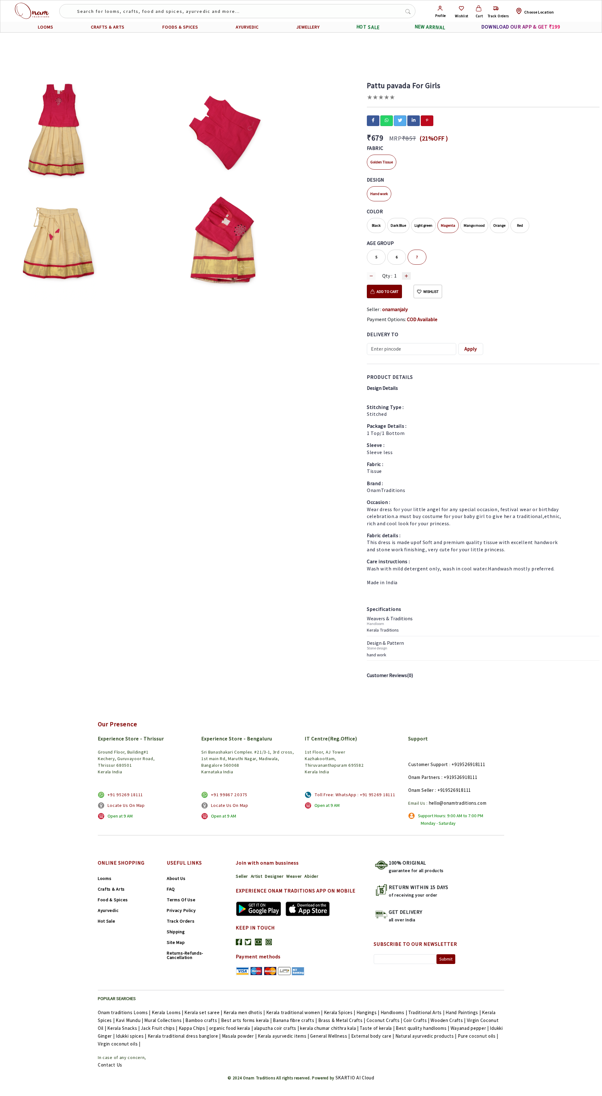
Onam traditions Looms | (124, 1012)
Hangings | (367, 1012)
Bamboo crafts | (202, 1020)
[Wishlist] (461, 8)
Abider (311, 876)
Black (376, 225)
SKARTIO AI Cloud (354, 1078)
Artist (256, 876)
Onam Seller (421, 790)
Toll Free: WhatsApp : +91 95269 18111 (354, 794)
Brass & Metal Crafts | (341, 1020)
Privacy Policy (181, 910)
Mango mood (474, 225)
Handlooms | (394, 1012)
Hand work (379, 193)
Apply (470, 349)
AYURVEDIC (247, 27)
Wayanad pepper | (470, 1028)
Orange (499, 225)
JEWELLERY (308, 27)
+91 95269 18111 (125, 794)
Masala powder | (239, 1036)
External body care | (372, 1036)
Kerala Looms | (167, 1012)
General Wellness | (330, 1036)
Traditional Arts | (426, 1012)
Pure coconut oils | (478, 1036)
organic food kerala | (231, 1028)
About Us (176, 878)
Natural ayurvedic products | (426, 1036)
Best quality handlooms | (422, 1028)
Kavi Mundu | (129, 1020)
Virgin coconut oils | (119, 1044)
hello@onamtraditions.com (458, 803)
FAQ (171, 889)
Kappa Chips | (193, 1028)
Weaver (294, 876)
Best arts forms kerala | (246, 1020)
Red (520, 225)
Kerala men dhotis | (244, 1012)
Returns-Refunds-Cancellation (185, 955)
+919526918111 (468, 764)
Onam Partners (424, 777)
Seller (242, 876)
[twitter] (400, 120)
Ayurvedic (108, 910)
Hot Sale (106, 921)
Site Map (176, 942)
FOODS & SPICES (180, 27)
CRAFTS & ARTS (107, 27)
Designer (274, 876)
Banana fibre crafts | (295, 1020)
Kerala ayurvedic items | (283, 1036)
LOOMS (45, 27)
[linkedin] (413, 120)
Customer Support (428, 764)
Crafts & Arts (111, 889)
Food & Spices (113, 899)
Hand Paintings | (463, 1012)
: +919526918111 (459, 777)
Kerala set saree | (203, 1012)
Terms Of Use (181, 899)
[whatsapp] (386, 120)
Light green (423, 225)
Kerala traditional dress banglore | (184, 1036)
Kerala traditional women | (294, 1012)
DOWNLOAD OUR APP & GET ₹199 (520, 27)
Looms (105, 878)
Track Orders (180, 921)
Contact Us (110, 1065)
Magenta (448, 225)
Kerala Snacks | (123, 1028)
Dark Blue (398, 225)
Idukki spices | (131, 1036)
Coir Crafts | (417, 1020)
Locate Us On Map (126, 805)
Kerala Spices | (340, 1012)
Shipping (176, 931)
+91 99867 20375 (229, 794)
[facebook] (373, 120)
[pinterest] (427, 120)
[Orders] (496, 8)
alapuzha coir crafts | (276, 1028)
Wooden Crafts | (448, 1020)
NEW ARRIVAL (430, 27)
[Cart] (479, 8)
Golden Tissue (381, 162)
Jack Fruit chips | (159, 1028)
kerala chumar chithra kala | (329, 1028)
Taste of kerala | (377, 1028)
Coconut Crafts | (384, 1020)
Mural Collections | (164, 1020)
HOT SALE (367, 27)
